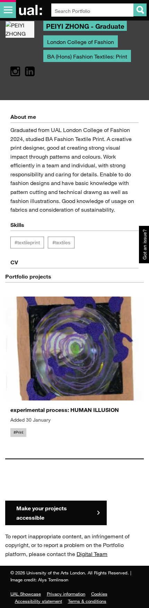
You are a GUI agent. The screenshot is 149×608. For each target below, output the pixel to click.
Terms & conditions (87, 601)
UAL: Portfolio (31, 10)
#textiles (61, 242)
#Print (18, 432)
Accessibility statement (38, 601)
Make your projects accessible (41, 513)
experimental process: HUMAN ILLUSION (64, 409)
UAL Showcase (25, 594)
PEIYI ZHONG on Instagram (15, 71)
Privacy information (66, 594)
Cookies (99, 594)
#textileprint (27, 242)
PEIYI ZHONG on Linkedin (30, 71)
